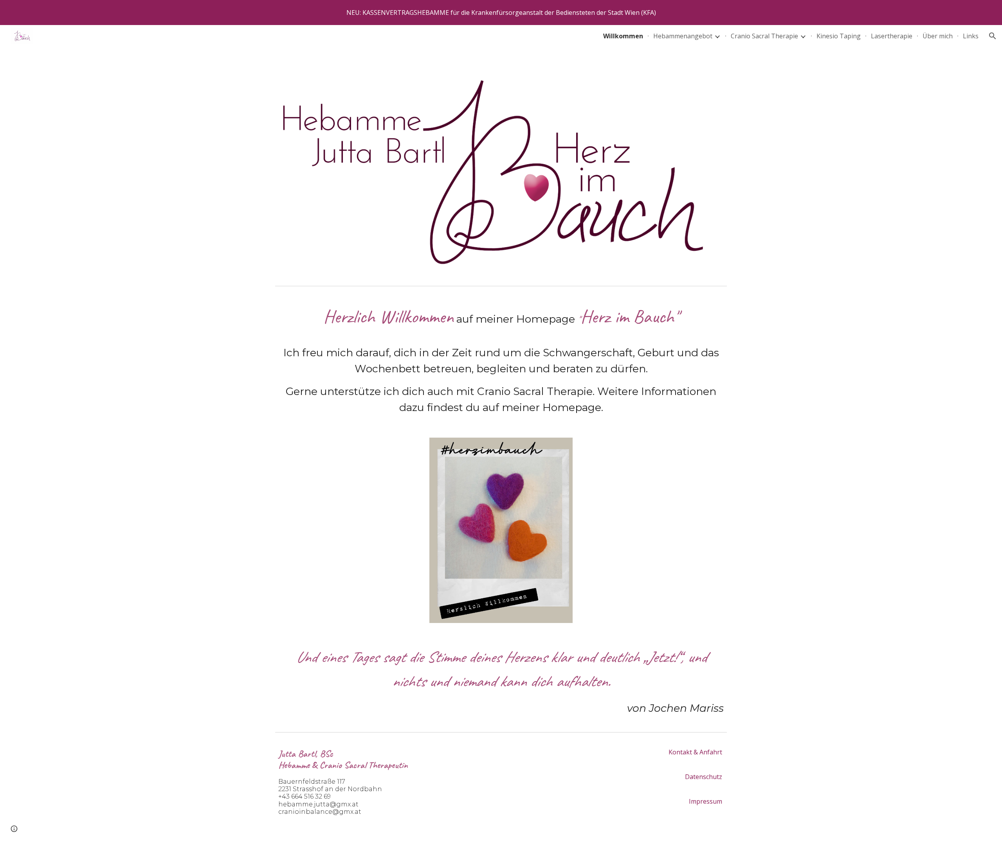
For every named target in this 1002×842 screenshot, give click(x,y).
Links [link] (971, 36)
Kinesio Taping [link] (838, 36)
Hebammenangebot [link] (682, 36)
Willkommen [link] (623, 36)
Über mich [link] (938, 36)
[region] (501, 12)
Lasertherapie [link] (891, 36)
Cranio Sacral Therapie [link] (764, 36)
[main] (501, 359)
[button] (992, 36)
